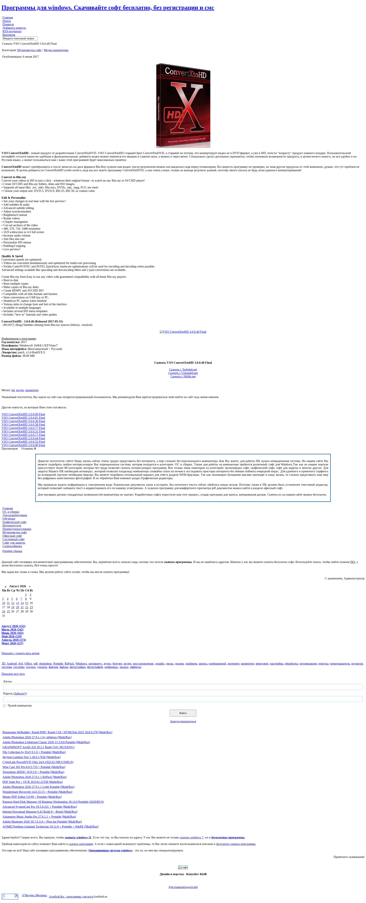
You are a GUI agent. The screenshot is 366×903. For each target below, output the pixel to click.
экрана (124, 667)
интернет (233, 663)
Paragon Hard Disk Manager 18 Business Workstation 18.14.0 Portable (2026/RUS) (53, 801)
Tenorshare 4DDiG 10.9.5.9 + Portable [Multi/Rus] (33, 772)
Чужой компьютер (19, 705)
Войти (183, 713)
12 (12, 603)
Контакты (8, 34)
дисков (179, 663)
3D (3, 663)
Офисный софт (12, 535)
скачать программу (81, 844)
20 (17, 607)
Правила (8, 24)
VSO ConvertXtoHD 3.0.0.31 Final (23, 431)
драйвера (191, 663)
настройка (276, 663)
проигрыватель (340, 663)
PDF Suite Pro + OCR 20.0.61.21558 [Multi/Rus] (32, 781)
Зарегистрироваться (183, 721)
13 (17, 603)
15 (26, 603)
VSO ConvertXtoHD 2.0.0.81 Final (23, 417)
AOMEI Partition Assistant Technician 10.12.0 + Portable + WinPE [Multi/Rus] (50, 826)
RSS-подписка (11, 31)
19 (12, 607)
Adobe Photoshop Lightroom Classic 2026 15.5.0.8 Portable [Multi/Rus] (46, 742)
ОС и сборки (10, 511)
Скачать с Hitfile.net (183, 376)
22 (26, 607)
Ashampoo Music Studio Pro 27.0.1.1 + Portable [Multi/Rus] (39, 816)
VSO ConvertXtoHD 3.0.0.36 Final (23, 421)
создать (30, 667)
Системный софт (13, 539)
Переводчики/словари (16, 529)
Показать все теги (13, 673)
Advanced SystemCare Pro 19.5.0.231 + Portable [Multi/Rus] (39, 806)
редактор (357, 663)
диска (169, 663)
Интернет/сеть (11, 525)
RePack (69, 663)
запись (203, 663)
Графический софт (14, 522)
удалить (42, 667)
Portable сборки (12, 551)
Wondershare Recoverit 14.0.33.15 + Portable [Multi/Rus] (37, 791)
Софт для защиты (13, 542)
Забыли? (19, 693)
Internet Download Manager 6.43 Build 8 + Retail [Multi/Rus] (39, 811)
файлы (64, 667)
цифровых (111, 667)
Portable (58, 663)
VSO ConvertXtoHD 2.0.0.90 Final (23, 414)
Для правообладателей (183, 887)
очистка (323, 663)
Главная (7, 17)
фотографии (78, 667)
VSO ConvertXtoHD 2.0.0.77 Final (23, 428)
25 (8, 611)
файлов (53, 667)
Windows (81, 663)
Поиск (6, 21)
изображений (217, 663)
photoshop (45, 663)
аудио (107, 663)
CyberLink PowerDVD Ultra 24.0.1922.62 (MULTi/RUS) (37, 762)
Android (12, 663)
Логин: (7, 681)
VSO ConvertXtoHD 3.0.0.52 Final (23, 441)
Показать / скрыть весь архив (20, 653)
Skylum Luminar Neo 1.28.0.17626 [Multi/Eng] (31, 757)
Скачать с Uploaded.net (183, 373)
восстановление (143, 663)
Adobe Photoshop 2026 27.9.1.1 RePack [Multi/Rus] (34, 777)
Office (28, 663)
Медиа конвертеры (56, 50)
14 (22, 603)
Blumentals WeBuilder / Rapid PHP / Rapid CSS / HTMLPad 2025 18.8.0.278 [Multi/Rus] (57, 732)
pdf (36, 663)
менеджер (262, 663)
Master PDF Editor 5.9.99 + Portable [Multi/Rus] (32, 796)
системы (18, 667)
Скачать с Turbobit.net (183, 369)
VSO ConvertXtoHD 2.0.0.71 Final (23, 434)
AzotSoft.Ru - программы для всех (71, 896)
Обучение (8, 518)
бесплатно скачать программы (235, 844)
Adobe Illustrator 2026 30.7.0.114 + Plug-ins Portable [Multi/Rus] (42, 821)
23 (31, 607)
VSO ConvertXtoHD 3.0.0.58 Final (23, 424)
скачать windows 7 (191, 837)
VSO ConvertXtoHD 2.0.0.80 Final (23, 445)
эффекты (135, 667)
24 (3, 611)
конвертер (32, 390)
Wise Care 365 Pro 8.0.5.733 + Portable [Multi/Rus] (33, 767)
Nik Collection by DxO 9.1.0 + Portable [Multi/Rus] (34, 752)
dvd (20, 663)
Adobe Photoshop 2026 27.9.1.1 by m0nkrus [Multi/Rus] (36, 737)
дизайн (159, 663)
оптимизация (308, 663)
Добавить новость (14, 27)
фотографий (95, 667)
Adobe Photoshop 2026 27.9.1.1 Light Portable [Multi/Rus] (38, 786)
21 (22, 607)
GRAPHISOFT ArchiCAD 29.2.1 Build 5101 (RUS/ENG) (38, 747)
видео (20, 390)
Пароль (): (15, 693)
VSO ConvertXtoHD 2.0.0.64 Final (23, 438)
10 (3, 603)
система (7, 667)
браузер (117, 663)
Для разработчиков (14, 515)
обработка (291, 663)
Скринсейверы (12, 546)
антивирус (95, 663)
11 (8, 603)
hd (13, 390)
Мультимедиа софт (29, 50)
